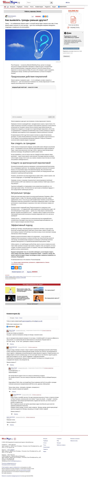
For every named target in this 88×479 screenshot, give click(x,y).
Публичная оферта (61, 445)
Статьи (26, 6)
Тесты (31, 6)
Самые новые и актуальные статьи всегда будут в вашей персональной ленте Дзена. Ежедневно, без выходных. (72, 42)
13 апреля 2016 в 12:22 (26, 394)
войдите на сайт (38, 321)
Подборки (19, 6)
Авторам (59, 442)
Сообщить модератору (46, 330)
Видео (54, 6)
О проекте (59, 438)
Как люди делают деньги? (52, 298)
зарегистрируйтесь (27, 321)
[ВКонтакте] (43, 16)
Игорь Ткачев (12, 330)
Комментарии (39, 6)
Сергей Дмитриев (13, 347)
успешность (32, 262)
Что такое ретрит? (50, 290)
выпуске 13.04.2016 (21, 277)
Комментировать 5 (18, 271)
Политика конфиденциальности (9, 463)
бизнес (47, 262)
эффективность (40, 262)
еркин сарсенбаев (11, 417)
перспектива (24, 262)
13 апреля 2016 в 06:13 (22, 347)
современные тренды (17, 264)
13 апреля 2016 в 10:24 (20, 330)
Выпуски (12, 6)
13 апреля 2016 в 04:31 (20, 417)
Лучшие (20, 317)
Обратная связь (74, 440)
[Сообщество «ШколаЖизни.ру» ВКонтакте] (62, 6)
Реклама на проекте (74, 438)
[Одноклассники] (45, 16)
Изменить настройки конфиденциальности (11, 475)
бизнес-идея (17, 262)
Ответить (12, 344)
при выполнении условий (24, 470)
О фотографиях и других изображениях (11, 467)
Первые (16, 317)
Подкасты (47, 6)
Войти (68, 2)
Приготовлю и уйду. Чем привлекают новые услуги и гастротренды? (24, 290)
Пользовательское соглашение (9, 464)
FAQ (58, 440)
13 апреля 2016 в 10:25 (23, 368)
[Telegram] (47, 16)
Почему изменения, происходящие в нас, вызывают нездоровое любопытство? (23, 298)
